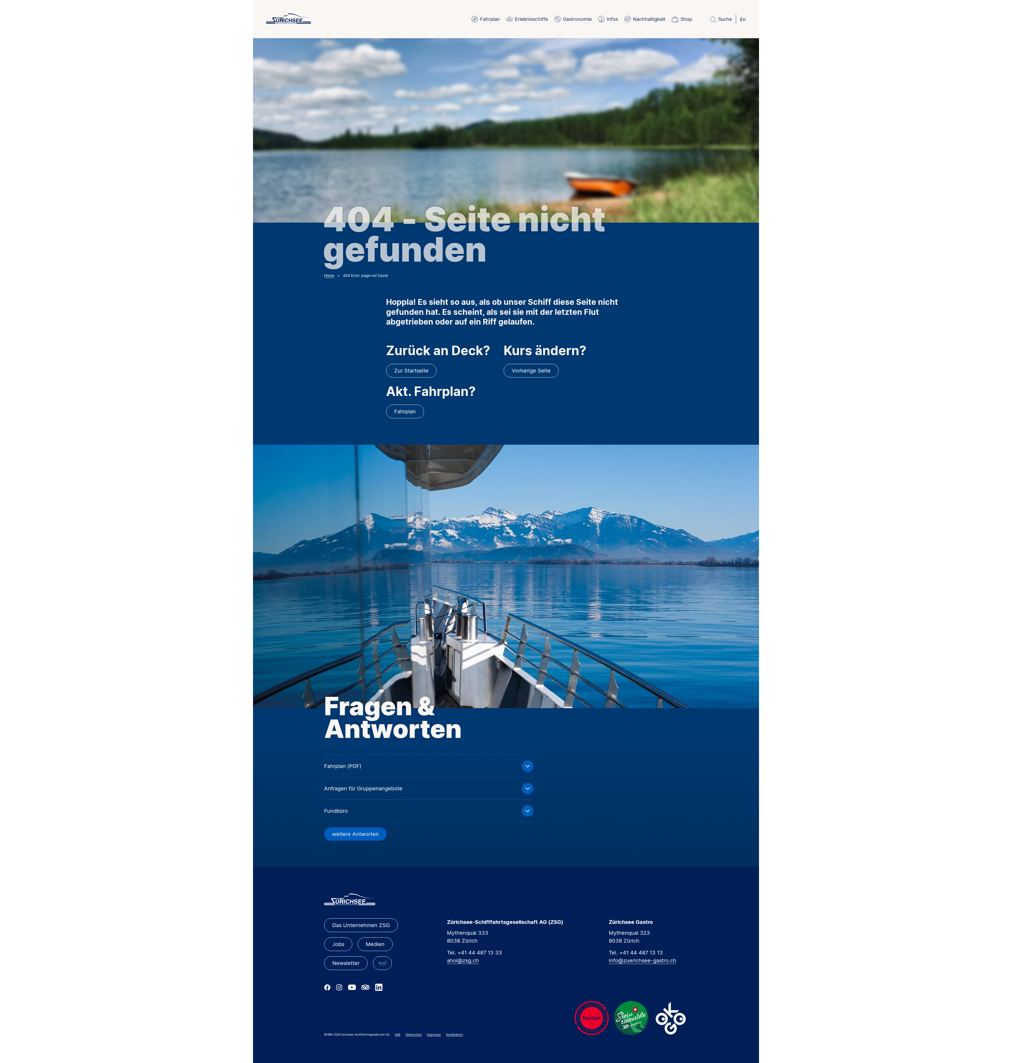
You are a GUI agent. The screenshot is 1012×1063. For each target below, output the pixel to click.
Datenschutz (414, 1034)
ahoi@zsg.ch (463, 960)
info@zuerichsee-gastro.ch (642, 960)
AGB (397, 1034)
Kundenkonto (454, 1034)
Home (329, 275)
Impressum (434, 1034)
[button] (382, 963)
